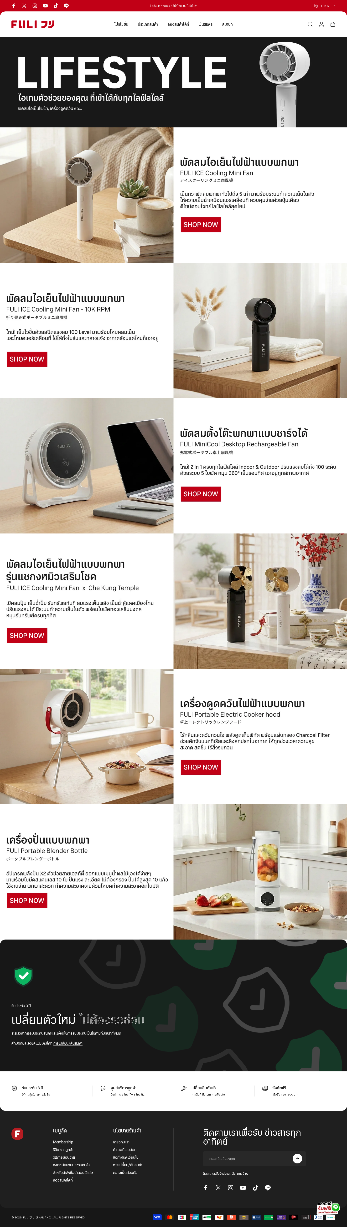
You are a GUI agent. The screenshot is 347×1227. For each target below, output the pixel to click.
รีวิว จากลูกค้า (63, 1149)
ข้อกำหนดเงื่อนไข (125, 1157)
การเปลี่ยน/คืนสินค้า (68, 1043)
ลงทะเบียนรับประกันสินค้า (71, 1164)
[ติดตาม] (297, 1158)
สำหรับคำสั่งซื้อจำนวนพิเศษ (73, 1172)
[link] (173, 82)
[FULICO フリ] (173, 195)
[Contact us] (328, 1208)
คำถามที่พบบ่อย (124, 1149)
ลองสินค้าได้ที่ (63, 1180)
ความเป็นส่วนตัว (125, 1172)
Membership (63, 1142)
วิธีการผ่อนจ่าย (64, 1157)
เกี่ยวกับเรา (121, 1142)
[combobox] (325, 5)
